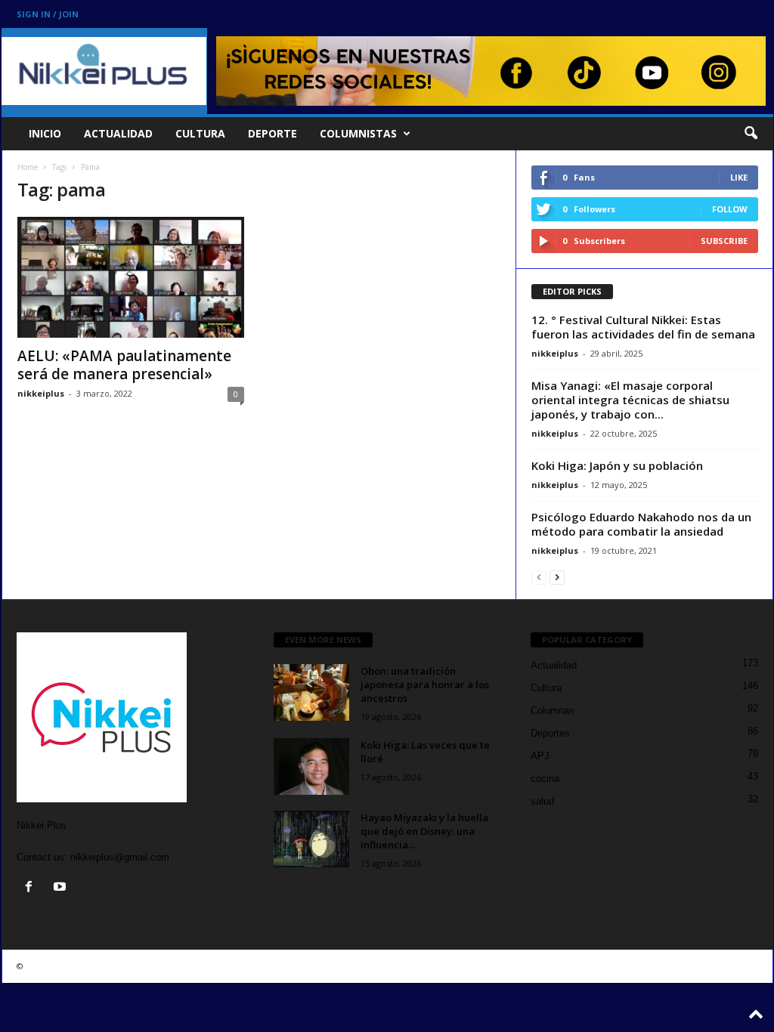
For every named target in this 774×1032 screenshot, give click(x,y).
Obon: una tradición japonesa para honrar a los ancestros (425, 684)
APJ (540, 756)
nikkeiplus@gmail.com (119, 857)
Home (27, 167)
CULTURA (200, 133)
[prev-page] (538, 577)
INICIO (45, 133)
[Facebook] (32, 888)
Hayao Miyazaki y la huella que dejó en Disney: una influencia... (424, 831)
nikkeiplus (40, 393)
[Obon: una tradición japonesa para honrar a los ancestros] (311, 692)
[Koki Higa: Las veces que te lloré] (311, 766)
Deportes (550, 733)
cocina (545, 778)
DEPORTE (272, 133)
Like (739, 177)
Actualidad (554, 665)
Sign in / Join (48, 14)
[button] (750, 133)
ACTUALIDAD (118, 133)
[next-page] (557, 577)
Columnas (552, 710)
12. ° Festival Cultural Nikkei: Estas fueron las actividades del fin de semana (643, 326)
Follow (730, 209)
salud (542, 801)
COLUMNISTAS (358, 133)
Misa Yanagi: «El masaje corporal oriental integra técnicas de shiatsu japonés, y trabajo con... (630, 400)
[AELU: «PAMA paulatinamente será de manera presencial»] (130, 277)
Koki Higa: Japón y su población (617, 465)
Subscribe (724, 240)
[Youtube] (62, 888)
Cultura (546, 688)
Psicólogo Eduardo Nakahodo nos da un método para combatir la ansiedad (641, 524)
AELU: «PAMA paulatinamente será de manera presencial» (124, 365)
